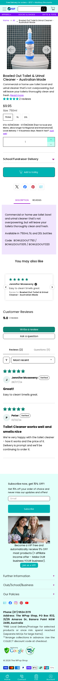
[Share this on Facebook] (25, 187)
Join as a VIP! (29, 565)
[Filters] (6, 360)
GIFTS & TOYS (49, 14)
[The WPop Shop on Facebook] (10, 603)
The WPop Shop (19, 660)
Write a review (29, 329)
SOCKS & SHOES (27, 14)
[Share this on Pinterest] (33, 187)
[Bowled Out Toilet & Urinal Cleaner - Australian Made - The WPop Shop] (29, 47)
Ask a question (29, 336)
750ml (8, 117)
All (14, 20)
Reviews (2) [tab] (16, 349)
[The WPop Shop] (11, 8)
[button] (11, 99)
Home (6, 20)
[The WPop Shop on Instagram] (15, 603)
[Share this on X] (17, 187)
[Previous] (11, 50)
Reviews (37, 200)
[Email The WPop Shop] (4, 603)
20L (25, 117)
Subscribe (29, 508)
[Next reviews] (52, 287)
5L (18, 117)
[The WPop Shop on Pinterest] (21, 603)
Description (22, 200)
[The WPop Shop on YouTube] (26, 603)
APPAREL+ (6, 14)
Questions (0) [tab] (42, 349)
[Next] (46, 50)
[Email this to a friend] (41, 187)
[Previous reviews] (6, 287)
